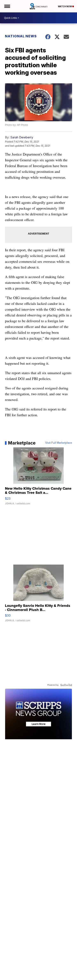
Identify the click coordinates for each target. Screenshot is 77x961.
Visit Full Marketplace (58, 442)
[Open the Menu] (7, 6)
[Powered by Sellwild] (66, 685)
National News (21, 36)
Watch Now (65, 6)
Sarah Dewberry (21, 137)
